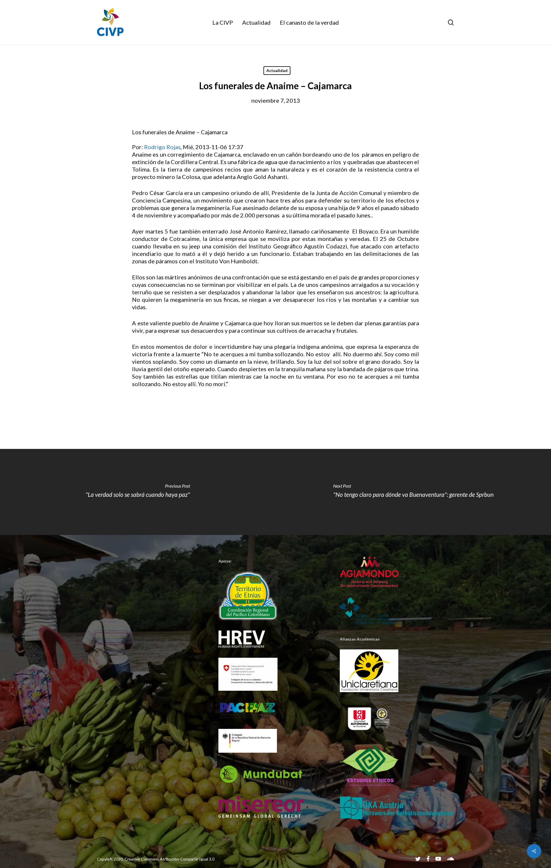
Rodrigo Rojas (162, 146)
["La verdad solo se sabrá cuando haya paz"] (138, 492)
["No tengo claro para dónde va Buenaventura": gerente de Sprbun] (413, 492)
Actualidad (277, 70)
